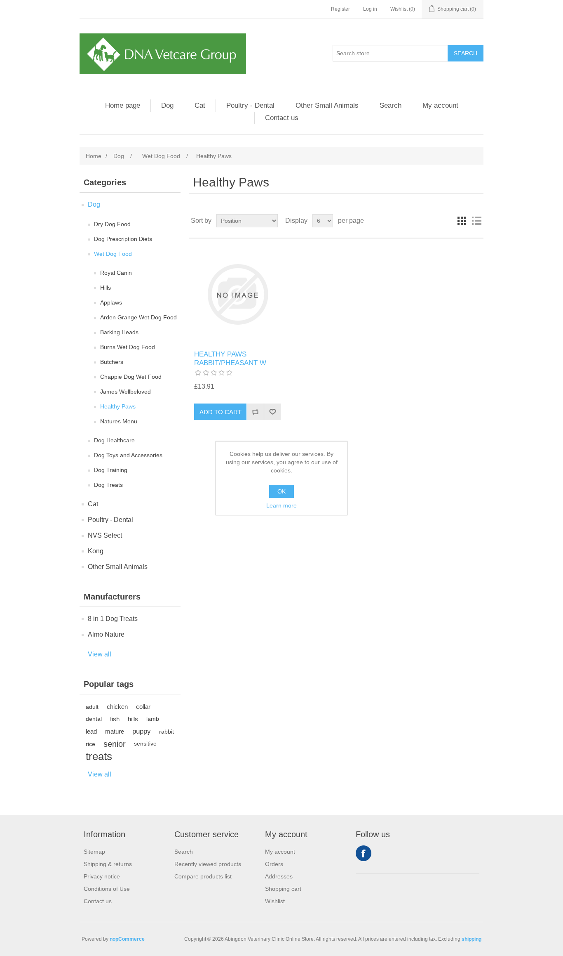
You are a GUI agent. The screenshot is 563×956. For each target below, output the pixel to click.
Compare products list (203, 876)
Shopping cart (283, 888)
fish (115, 718)
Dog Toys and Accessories (128, 455)
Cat (200, 105)
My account (440, 105)
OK (281, 491)
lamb (152, 719)
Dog (167, 105)
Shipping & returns (108, 864)
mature (114, 731)
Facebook (363, 853)
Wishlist (275, 901)
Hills (105, 287)
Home (93, 156)
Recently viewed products (207, 864)
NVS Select (105, 535)
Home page (122, 105)
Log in (370, 9)
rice (90, 744)
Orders (274, 864)
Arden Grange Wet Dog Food (138, 317)
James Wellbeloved (125, 391)
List (476, 220)
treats (99, 756)
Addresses (279, 876)
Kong (95, 551)
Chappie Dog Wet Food (131, 376)
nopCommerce (127, 939)
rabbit (166, 731)
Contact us (281, 118)
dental (94, 719)
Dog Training (110, 470)
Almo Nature (106, 634)
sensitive (145, 744)
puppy (141, 731)
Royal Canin (116, 272)
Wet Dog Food (113, 253)
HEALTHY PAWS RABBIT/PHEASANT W (230, 358)
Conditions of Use (107, 888)
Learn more (281, 505)
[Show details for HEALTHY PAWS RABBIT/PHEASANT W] (237, 294)
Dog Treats (108, 485)
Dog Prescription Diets (123, 239)
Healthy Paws (118, 406)
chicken (117, 706)
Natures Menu (118, 421)
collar (143, 706)
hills (133, 718)
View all (99, 654)
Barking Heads (119, 332)
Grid (462, 220)
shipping (471, 939)
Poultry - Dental (250, 105)
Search (390, 105)
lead (91, 731)
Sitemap (94, 851)
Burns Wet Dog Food (127, 347)
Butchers (111, 362)
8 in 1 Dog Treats (113, 618)
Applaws (111, 302)
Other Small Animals (327, 105)
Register (340, 9)
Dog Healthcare (114, 440)
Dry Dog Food (112, 224)
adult (92, 706)
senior (114, 743)
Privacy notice (102, 876)
